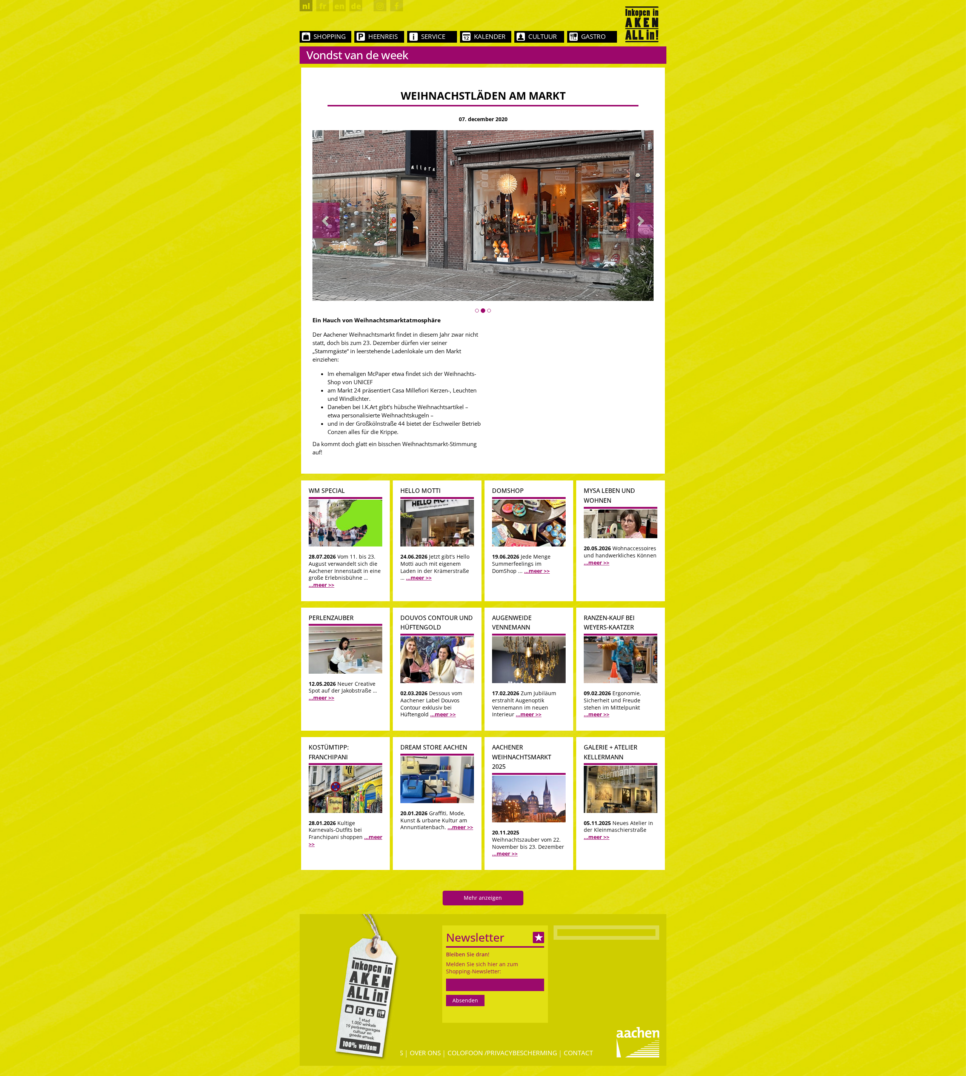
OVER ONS (425, 1052)
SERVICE (433, 36)
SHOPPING (330, 36)
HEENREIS (383, 36)
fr (322, 6)
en (339, 6)
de (356, 6)
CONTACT (578, 1052)
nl (306, 6)
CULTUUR (542, 36)
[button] (326, 220)
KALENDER (490, 36)
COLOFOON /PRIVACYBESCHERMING (502, 1052)
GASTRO (593, 36)
